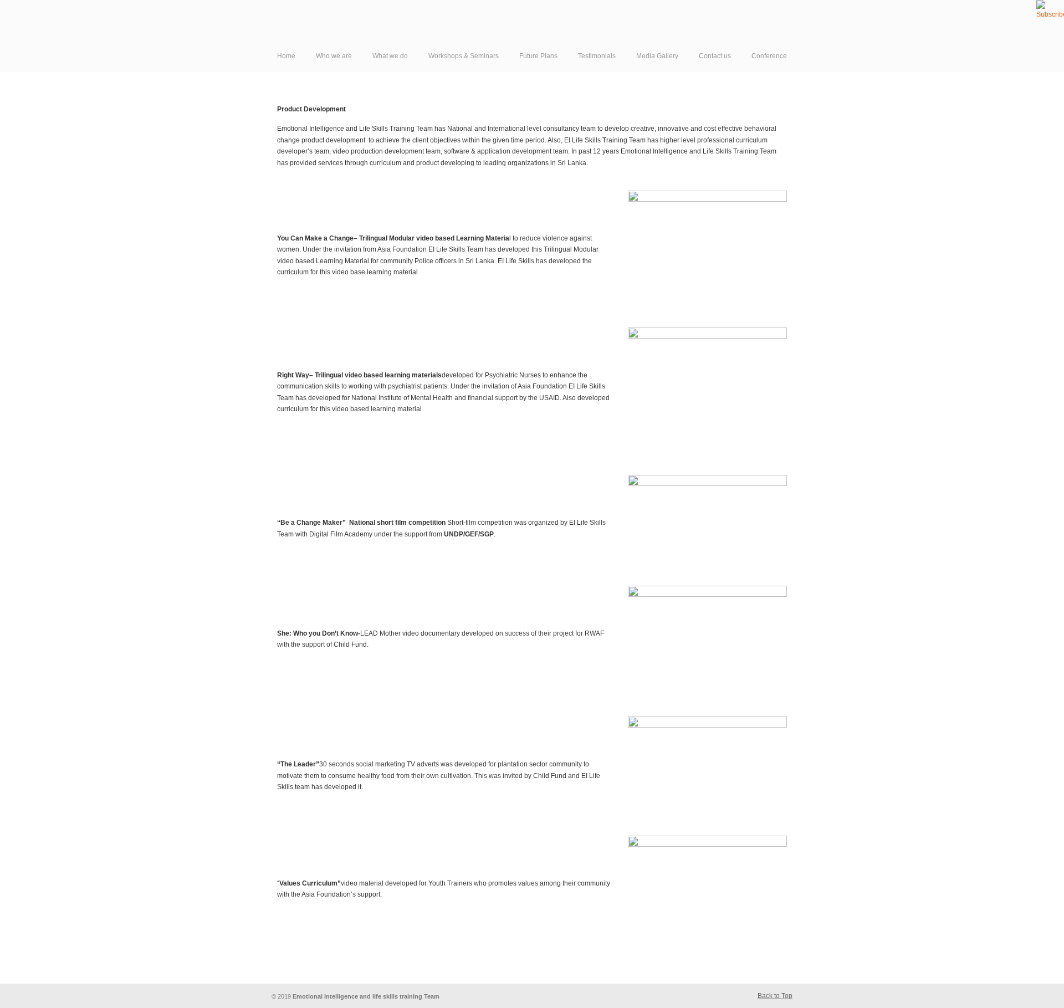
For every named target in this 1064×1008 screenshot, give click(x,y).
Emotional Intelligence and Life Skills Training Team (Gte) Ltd (415, 26)
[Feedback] (8, 180)
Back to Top (775, 996)
